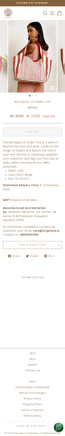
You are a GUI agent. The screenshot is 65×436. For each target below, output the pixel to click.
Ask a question (32, 244)
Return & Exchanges (32, 393)
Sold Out (14, 335)
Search (32, 364)
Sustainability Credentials (32, 387)
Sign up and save (31, 425)
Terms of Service (32, 410)
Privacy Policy (32, 398)
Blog (33, 359)
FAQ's (32, 381)
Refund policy (32, 415)
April (32, 353)
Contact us (32, 370)
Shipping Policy (32, 404)
